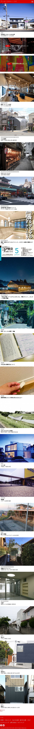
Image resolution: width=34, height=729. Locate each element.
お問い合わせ (13, 722)
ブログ (28, 720)
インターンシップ (4, 722)
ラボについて (8, 720)
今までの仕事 (15, 720)
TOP (2, 717)
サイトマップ (21, 722)
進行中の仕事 (23, 720)
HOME (2, 720)
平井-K (1, 711)
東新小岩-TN (2, 710)
